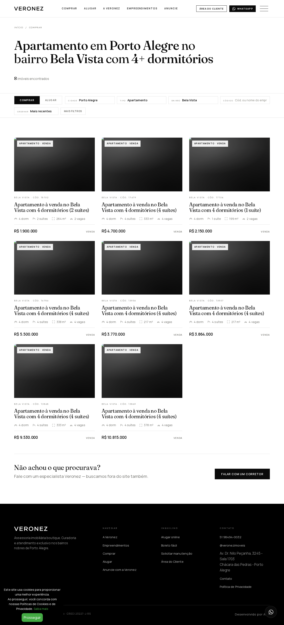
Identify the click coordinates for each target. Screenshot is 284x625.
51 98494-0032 (230, 537)
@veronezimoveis (232, 545)
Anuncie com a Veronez (120, 570)
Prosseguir (32, 617)
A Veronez (111, 8)
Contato (226, 578)
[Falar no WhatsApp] (271, 612)
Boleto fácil (169, 545)
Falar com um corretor (242, 474)
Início (18, 27)
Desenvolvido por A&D (252, 614)
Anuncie (171, 8)
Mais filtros (73, 111)
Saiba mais (41, 609)
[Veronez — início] (28, 9)
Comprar (69, 8)
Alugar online (170, 537)
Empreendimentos (142, 8)
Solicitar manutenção (176, 553)
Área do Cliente (211, 8)
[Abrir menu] (264, 8)
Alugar (90, 8)
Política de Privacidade (236, 587)
